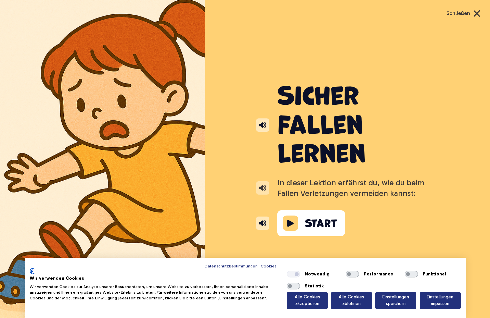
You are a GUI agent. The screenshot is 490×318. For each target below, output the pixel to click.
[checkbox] (293, 274)
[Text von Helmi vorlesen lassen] (263, 188)
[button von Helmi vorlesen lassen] (263, 223)
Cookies (269, 266)
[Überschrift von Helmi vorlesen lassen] (263, 125)
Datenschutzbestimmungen (231, 266)
